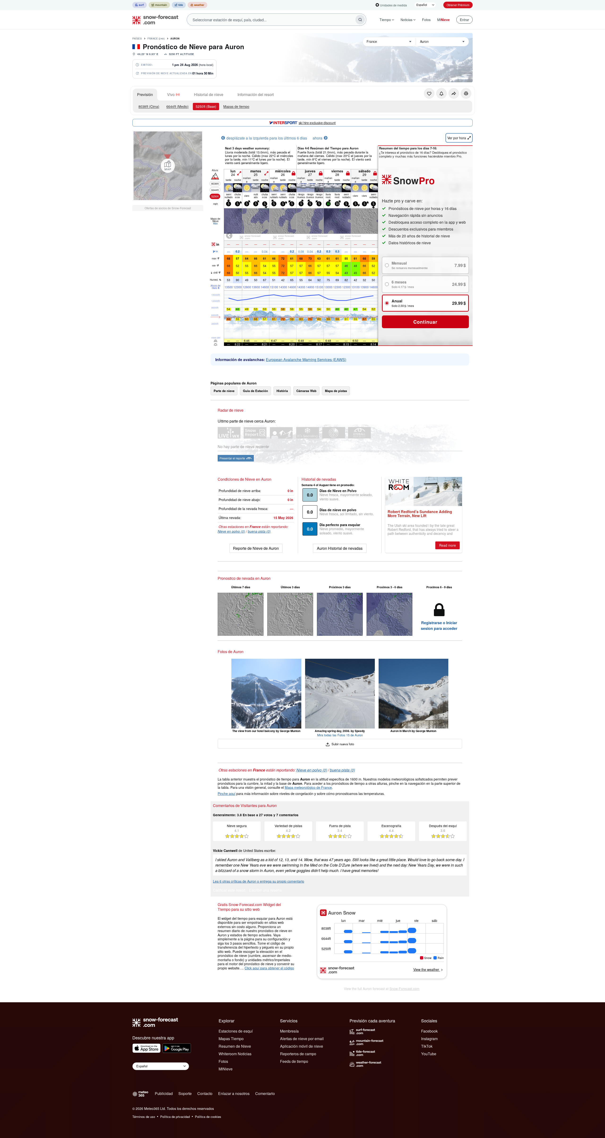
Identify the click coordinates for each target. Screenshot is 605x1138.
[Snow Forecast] (153, 19)
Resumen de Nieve (235, 1046)
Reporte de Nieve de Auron (256, 548)
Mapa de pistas (336, 390)
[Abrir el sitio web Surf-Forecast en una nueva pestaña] (139, 5)
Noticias (406, 19)
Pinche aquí (226, 793)
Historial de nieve (208, 94)
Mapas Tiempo (231, 1038)
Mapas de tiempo (236, 106)
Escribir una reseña (265, 890)
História (282, 390)
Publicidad (164, 1093)
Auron (175, 38)
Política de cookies (208, 1116)
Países (137, 38)
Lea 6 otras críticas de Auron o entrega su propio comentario (258, 881)
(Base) (206, 106)
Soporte (185, 1093)
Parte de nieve (224, 390)
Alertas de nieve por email (302, 1038)
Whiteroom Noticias (235, 1053)
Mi (443, 19)
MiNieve (226, 1069)
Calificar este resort (229, 890)
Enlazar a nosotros (234, 1093)
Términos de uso (143, 1116)
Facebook (429, 1031)
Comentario (265, 1093)
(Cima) (148, 106)
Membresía (289, 1031)
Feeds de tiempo (294, 1061)
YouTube (428, 1053)
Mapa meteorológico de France (308, 787)
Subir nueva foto (342, 744)
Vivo (171, 94)
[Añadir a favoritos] (429, 93)
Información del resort (256, 94)
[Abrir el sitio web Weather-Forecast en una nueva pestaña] (197, 5)
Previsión (145, 94)
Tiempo (385, 19)
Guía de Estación (255, 390)
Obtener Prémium (458, 5)
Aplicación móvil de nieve (301, 1046)
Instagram (429, 1038)
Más (215, 223)
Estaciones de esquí (236, 1031)
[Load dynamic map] (168, 166)
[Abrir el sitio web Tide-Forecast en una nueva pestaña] (179, 5)
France (156, 38)
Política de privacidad (175, 1116)
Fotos (426, 19)
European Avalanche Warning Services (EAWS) (306, 359)
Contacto (204, 1093)
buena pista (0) (259, 531)
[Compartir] (454, 93)
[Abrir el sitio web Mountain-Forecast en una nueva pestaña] (159, 5)
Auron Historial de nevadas (340, 548)
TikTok (426, 1046)
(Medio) (177, 106)
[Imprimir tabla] (466, 93)
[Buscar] (360, 19)
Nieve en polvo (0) (231, 531)
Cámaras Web (306, 390)
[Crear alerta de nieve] (441, 93)
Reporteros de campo (298, 1053)
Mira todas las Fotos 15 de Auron (340, 735)
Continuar (425, 321)
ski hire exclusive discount (317, 122)
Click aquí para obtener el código (269, 968)
